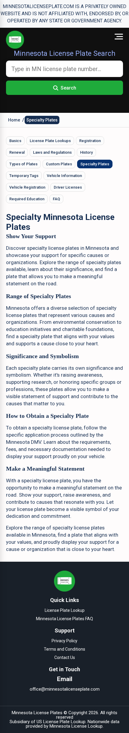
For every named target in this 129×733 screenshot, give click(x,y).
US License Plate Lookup (61, 721)
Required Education (26, 199)
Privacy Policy (64, 640)
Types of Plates (23, 164)
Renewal (17, 152)
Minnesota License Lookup (76, 726)
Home (14, 120)
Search (68, 88)
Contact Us (64, 657)
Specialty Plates (42, 120)
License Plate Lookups (50, 140)
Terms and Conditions (64, 649)
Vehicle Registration (27, 187)
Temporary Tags (23, 175)
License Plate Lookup (65, 610)
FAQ (56, 199)
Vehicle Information (64, 175)
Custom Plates (59, 164)
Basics (15, 140)
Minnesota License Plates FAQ (64, 618)
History (86, 152)
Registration (90, 140)
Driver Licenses (68, 187)
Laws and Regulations (52, 152)
